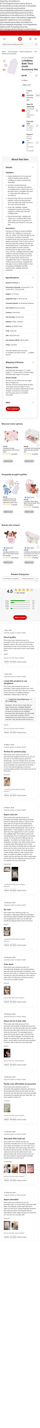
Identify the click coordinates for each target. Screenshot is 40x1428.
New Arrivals (21, 22)
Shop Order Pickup (9, 27)
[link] (27, 72)
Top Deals (14, 24)
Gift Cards (7, 20)
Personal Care (22, 10)
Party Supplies (27, 18)
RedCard (15, 29)
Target (4, 51)
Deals (7, 22)
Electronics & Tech (23, 15)
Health (12, 13)
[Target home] (20, 39)
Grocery (14, 8)
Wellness (18, 13)
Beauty (14, 10)
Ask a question (13, 409)
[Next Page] (38, 445)
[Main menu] (4, 39)
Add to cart (27, 85)
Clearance (13, 22)
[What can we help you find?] (20, 44)
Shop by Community (18, 20)
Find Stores (32, 29)
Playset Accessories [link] (28, 578)
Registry (9, 29)
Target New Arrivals (7, 1)
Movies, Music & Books (13, 18)
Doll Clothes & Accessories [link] (10, 578)
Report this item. (31, 352)
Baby (9, 10)
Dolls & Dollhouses (26, 51)
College (8, 3)
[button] (27, 72)
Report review (21, 662)
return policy (15, 393)
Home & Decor (14, 6)
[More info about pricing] (36, 75)
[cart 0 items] (35, 39)
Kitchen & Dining (26, 6)
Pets (8, 13)
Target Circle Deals (24, 24)
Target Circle (23, 29)
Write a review (20, 617)
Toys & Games (11, 15)
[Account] (30, 39)
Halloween (15, 3)
